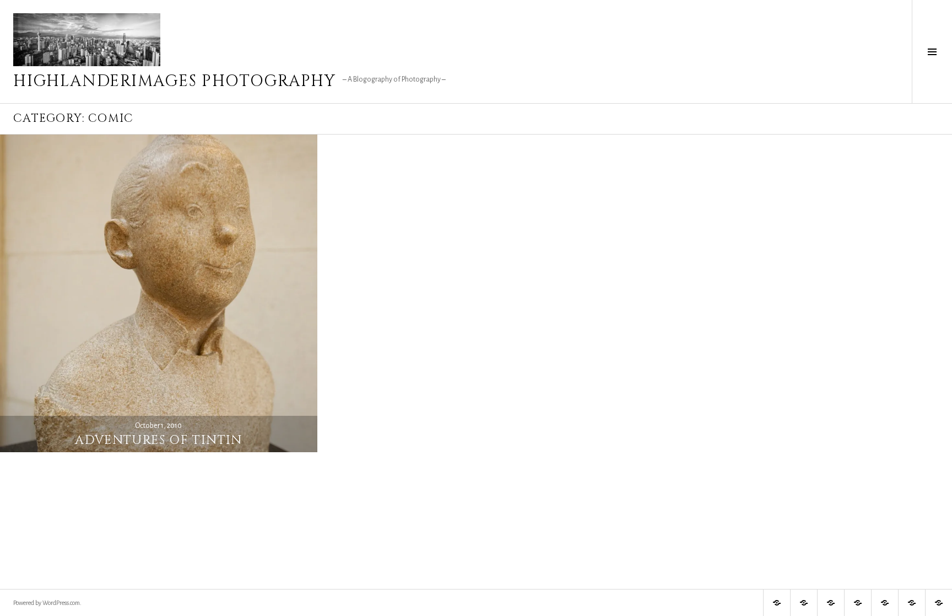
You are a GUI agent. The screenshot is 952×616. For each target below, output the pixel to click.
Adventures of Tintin (158, 440)
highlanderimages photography (174, 81)
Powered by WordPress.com (46, 602)
